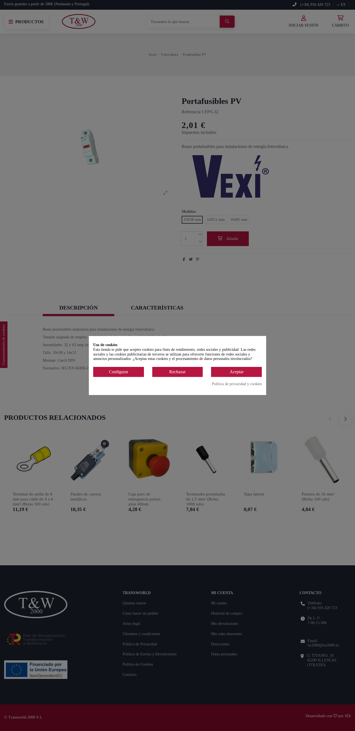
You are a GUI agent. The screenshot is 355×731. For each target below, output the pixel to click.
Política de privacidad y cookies (237, 384)
